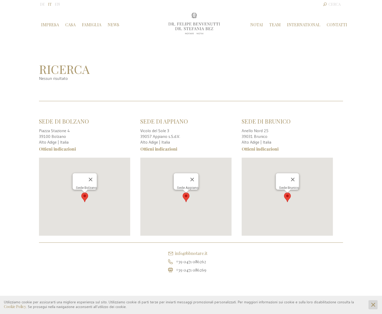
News (113, 24)
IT (50, 4)
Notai (256, 24)
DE (42, 4)
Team (275, 24)
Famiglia (91, 24)
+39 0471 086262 (191, 261)
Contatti (337, 24)
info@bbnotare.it (191, 253)
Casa (70, 24)
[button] (84, 197)
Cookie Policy (15, 306)
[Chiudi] (90, 179)
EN (57, 4)
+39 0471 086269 (191, 270)
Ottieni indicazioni (57, 149)
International (303, 24)
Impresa (50, 24)
